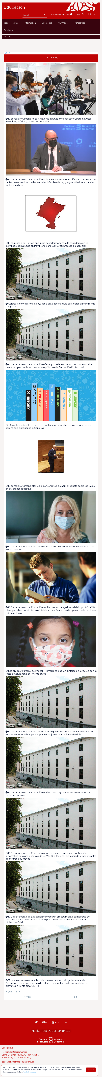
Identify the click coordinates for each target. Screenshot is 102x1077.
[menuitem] (6, 23)
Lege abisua (7, 1048)
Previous (27, 997)
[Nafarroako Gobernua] (51, 1039)
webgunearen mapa (60, 14)
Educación (14, 7)
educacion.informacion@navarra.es (18, 1062)
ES (89, 14)
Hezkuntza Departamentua (51, 1031)
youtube (60, 1022)
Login (79, 14)
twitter (43, 1022)
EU (94, 14)
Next (75, 997)
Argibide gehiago (29, 1072)
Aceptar (91, 1070)
